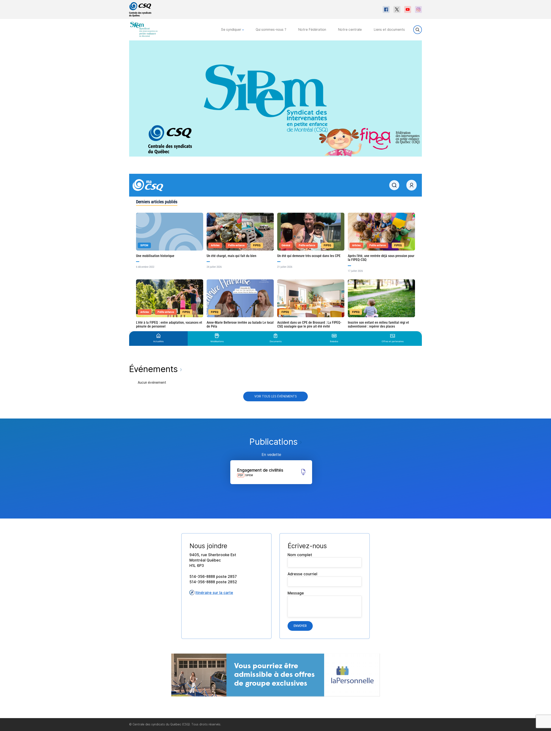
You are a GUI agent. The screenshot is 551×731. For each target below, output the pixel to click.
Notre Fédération (312, 30)
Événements (154, 369)
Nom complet (300, 554)
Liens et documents (389, 30)
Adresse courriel (302, 574)
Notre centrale (350, 30)
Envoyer (300, 626)
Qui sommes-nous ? (271, 30)
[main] (275, 379)
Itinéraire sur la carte (214, 592)
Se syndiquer (231, 30)
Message (296, 593)
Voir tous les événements (275, 396)
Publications (274, 442)
